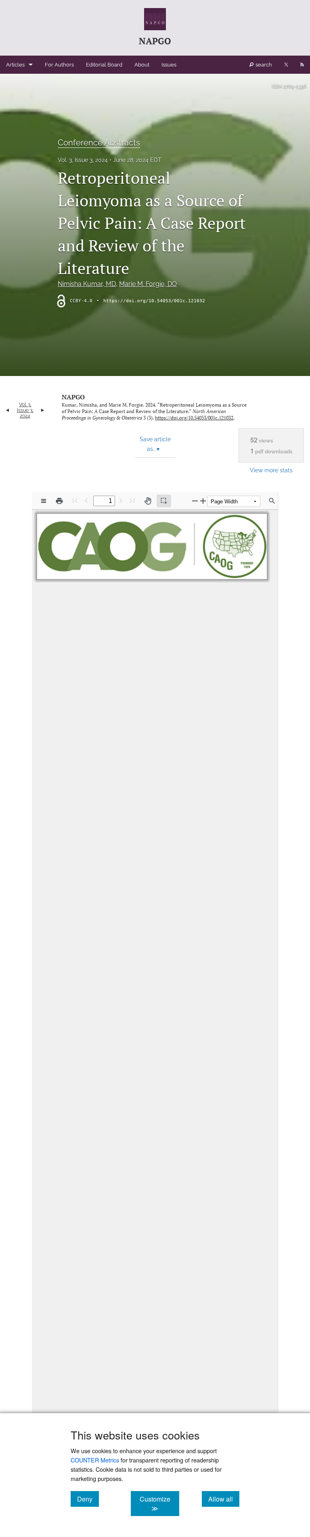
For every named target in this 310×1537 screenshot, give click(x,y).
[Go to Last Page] (132, 500)
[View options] (43, 501)
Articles (15, 65)
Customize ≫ (159, 1503)
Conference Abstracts (99, 142)
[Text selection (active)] (164, 500)
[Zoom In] (203, 501)
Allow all (223, 1499)
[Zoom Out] (195, 501)
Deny (88, 1499)
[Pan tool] (147, 500)
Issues (168, 65)
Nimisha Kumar (87, 284)
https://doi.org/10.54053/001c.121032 (154, 300)
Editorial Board (104, 65)
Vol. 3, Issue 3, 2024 (83, 160)
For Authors (59, 65)
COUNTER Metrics (95, 1460)
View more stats (271, 470)
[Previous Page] (86, 500)
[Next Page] (121, 500)
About (141, 65)
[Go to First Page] (75, 500)
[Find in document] (272, 500)
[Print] (59, 500)
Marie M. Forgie (148, 284)
